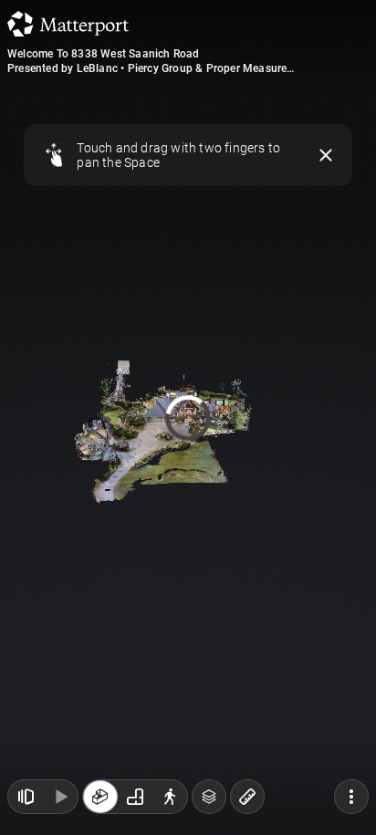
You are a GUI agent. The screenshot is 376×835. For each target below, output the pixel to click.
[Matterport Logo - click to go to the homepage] (68, 23)
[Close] (326, 155)
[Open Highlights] (25, 796)
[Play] (60, 796)
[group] (135, 796)
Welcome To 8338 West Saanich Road (103, 53)
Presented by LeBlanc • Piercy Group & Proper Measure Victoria (147, 68)
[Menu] (351, 796)
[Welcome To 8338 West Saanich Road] (188, 417)
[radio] (100, 796)
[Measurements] (247, 796)
